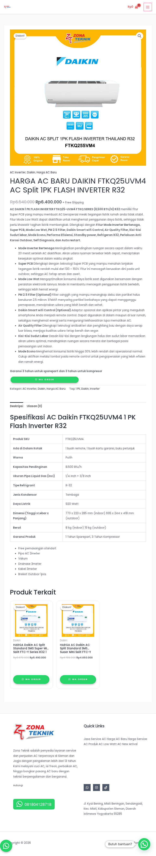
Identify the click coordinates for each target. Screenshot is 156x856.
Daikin (31, 172)
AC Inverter (18, 172)
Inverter (95, 388)
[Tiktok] (105, 787)
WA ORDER (46, 379)
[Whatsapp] (87, 787)
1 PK (78, 388)
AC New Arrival (127, 744)
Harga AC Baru (47, 172)
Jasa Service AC (95, 739)
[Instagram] (96, 787)
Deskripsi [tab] (16, 406)
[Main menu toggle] (148, 7)
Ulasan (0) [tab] (34, 406)
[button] (139, 36)
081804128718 (38, 804)
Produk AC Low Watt (103, 744)
